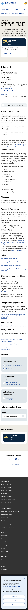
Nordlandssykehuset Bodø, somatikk (11, 265)
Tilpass (14, 604)
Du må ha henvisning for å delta (14, 105)
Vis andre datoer (6, 53)
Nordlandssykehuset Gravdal (9, 258)
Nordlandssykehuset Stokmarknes (10, 262)
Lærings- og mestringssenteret (9, 90)
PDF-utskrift (15, 464)
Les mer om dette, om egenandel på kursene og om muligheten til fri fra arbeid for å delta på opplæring (13, 315)
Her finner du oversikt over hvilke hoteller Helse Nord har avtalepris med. (12, 242)
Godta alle (14, 596)
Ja (11, 459)
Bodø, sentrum (5, 94)
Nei (18, 459)
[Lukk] (24, 578)
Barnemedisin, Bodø (6, 88)
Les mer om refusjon (16, 250)
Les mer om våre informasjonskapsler (12, 586)
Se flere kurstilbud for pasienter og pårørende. (13, 326)
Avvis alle (14, 600)
